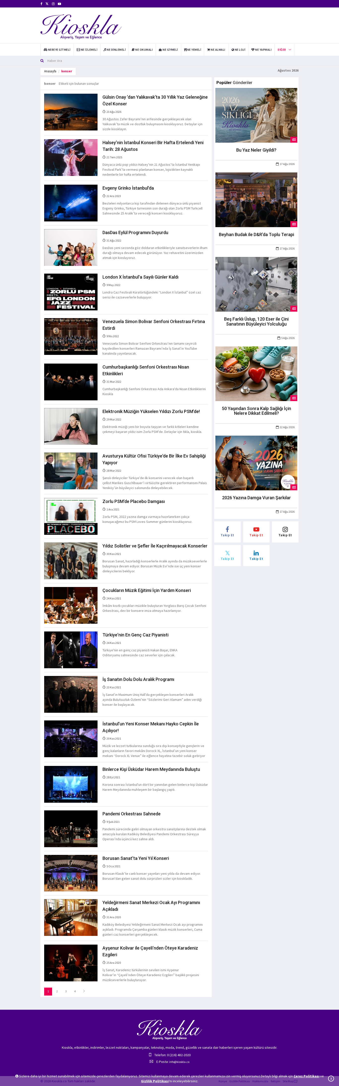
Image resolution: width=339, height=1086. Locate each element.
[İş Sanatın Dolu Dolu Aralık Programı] (71, 694)
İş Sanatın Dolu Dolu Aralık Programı (138, 679)
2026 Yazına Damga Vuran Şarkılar (256, 497)
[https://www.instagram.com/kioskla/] (53, 4)
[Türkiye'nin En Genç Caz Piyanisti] (71, 649)
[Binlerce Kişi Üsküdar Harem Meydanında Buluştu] (71, 784)
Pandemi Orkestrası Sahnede (131, 813)
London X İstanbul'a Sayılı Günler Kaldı (140, 277)
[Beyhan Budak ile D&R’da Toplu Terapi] (256, 199)
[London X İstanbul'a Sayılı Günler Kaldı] (71, 292)
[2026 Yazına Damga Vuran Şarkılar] (256, 462)
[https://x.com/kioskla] (47, 4)
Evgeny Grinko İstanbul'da (128, 188)
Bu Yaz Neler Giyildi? (256, 150)
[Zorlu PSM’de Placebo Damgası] (71, 516)
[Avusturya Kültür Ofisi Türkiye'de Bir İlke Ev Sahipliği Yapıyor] (71, 470)
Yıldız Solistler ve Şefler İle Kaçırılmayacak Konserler (154, 545)
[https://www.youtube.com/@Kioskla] (59, 4)
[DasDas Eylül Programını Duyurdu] (71, 247)
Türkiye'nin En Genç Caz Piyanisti (135, 634)
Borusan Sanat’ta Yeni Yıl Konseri (135, 858)
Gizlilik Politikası (155, 1081)
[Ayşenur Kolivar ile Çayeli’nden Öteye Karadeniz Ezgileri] (71, 963)
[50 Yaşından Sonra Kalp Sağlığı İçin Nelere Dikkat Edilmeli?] (256, 373)
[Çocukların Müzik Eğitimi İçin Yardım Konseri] (71, 605)
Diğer (282, 49)
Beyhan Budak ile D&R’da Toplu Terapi (256, 234)
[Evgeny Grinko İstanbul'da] (71, 203)
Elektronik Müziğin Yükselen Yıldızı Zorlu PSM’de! (151, 411)
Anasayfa (50, 71)
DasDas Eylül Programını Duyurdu (135, 232)
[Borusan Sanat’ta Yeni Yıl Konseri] (71, 873)
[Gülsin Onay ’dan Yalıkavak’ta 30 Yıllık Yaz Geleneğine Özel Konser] (71, 112)
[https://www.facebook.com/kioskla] (41, 4)
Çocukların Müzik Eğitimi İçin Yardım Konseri (146, 590)
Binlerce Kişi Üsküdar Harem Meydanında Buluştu (151, 769)
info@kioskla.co (179, 1062)
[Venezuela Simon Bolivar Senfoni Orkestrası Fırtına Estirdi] (71, 336)
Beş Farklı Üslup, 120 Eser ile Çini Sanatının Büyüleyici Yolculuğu (256, 321)
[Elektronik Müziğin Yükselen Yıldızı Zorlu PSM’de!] (71, 426)
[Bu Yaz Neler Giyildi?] (256, 115)
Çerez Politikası (306, 1076)
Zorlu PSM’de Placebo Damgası (133, 501)
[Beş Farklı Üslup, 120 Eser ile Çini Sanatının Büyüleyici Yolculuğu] (256, 284)
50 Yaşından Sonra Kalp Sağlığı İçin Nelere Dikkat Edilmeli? (256, 411)
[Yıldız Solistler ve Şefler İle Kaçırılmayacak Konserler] (71, 560)
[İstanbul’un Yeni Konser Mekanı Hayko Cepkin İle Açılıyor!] (71, 738)
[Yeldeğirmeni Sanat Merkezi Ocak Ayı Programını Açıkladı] (71, 917)
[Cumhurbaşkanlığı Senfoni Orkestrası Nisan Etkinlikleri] (71, 381)
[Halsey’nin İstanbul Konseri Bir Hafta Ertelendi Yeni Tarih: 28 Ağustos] (71, 157)
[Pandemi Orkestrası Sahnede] (71, 828)
